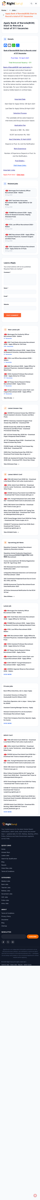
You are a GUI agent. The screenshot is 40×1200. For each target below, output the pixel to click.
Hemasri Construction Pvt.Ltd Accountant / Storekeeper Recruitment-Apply (18, 713)
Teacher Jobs (5, 887)
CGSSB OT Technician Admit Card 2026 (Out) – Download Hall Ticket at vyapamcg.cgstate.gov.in (19, 526)
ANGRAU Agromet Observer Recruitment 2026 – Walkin (19, 670)
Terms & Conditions (7, 871)
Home (3, 10)
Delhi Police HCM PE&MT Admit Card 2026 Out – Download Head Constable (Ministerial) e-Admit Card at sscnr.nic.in (20, 798)
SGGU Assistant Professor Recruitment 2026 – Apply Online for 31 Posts (20, 247)
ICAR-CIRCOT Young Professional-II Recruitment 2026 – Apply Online (17, 664)
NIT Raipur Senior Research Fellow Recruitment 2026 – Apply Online (17, 383)
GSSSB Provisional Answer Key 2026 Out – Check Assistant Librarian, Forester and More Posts (20, 415)
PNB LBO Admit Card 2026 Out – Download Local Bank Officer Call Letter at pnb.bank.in (20, 480)
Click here (20, 175)
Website (6, 304)
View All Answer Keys (10, 464)
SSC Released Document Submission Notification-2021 (16, 568)
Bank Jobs (4, 884)
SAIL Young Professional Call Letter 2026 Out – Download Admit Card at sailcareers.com (19, 499)
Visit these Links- (20, 165)
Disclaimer (4, 919)
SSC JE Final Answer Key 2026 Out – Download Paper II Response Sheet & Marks (19, 435)
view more (8, 674)
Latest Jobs (5, 855)
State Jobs (13, 965)
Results (3, 865)
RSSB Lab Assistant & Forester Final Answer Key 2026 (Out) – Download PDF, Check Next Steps (20, 459)
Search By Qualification (9, 858)
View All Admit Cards (10, 532)
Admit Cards (27, 965)
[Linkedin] (13, 942)
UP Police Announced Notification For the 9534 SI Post (19, 591)
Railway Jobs (5, 890)
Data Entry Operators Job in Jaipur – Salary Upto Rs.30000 (19, 702)
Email (6, 296)
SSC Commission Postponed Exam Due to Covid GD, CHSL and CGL (20, 579)
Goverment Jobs (6, 894)
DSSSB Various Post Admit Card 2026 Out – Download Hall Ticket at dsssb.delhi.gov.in (19, 494)
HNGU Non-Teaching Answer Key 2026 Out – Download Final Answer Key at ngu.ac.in (18, 453)
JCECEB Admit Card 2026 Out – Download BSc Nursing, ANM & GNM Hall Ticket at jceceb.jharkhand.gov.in (19, 806)
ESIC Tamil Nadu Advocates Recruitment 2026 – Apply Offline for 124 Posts (18, 203)
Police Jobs (5, 900)
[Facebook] (3, 942)
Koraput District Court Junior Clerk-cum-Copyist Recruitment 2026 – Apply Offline (19, 391)
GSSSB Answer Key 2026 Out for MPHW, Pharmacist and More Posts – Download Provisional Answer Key (17, 428)
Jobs (14, 10)
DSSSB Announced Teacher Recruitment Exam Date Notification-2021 (19, 585)
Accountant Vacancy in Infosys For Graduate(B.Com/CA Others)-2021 (15, 696)
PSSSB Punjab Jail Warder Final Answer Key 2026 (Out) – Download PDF (18, 447)
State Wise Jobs (6, 868)
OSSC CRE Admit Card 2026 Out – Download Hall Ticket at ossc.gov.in (18, 505)
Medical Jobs (5, 881)
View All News (8, 596)
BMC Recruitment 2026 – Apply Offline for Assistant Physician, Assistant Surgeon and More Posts (19, 237)
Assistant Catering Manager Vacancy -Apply (18, 707)
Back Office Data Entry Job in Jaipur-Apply (18, 691)
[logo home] (12, 3)
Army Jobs (4, 903)
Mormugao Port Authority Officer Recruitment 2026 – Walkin (17, 191)
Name (6, 288)
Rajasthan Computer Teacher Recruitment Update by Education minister (18, 548)
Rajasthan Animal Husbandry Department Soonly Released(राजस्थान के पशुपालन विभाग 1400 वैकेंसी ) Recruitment (18, 555)
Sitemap (4, 926)
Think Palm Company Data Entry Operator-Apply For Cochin (20, 719)
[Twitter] (8, 942)
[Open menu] (36, 3)
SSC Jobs (4, 897)
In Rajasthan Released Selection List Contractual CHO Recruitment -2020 (20, 573)
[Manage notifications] (35, 1195)
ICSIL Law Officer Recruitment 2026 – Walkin (19, 225)
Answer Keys (5, 852)
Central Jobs (5, 965)
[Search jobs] (31, 3)
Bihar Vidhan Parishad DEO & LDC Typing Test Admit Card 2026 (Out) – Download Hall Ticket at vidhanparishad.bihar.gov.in (19, 512)
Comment (7, 272)
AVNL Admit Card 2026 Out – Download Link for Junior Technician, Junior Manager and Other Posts (19, 487)
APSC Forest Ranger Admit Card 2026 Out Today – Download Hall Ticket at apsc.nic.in (20, 519)
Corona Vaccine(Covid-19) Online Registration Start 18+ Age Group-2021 (19, 562)
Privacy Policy (6, 916)
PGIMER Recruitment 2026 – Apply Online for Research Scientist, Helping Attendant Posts (18, 215)
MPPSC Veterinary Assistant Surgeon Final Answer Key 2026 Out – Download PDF (18, 422)
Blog (2, 862)
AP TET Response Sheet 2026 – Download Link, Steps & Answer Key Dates (19, 441)
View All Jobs (8, 398)
